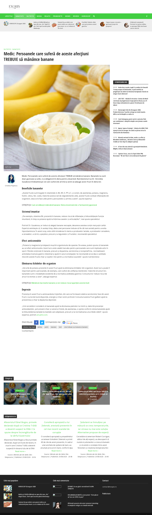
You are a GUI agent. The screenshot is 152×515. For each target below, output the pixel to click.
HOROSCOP (86, 16)
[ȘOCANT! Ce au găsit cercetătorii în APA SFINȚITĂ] (59, 488)
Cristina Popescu (11, 186)
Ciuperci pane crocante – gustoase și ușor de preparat (114, 24)
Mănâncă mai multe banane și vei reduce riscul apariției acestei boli (60, 283)
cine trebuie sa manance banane (76, 327)
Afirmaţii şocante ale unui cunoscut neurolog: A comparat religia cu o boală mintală (83, 504)
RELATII (47, 16)
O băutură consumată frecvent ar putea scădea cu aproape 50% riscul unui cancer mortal (138, 25)
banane (53, 327)
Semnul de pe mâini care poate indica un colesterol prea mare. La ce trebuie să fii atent (66, 25)
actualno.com (41, 315)
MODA (39, 16)
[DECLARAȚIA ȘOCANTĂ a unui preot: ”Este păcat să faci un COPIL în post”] (59, 497)
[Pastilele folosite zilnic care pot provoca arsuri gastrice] (78, 24)
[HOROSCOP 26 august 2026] (6, 23)
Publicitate (106, 493)
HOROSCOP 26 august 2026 (17, 24)
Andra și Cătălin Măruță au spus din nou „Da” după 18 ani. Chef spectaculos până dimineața (42, 25)
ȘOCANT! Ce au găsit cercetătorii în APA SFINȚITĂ (81, 487)
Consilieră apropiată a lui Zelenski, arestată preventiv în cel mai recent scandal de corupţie (57, 427)
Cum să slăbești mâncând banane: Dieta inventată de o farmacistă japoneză (64, 205)
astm (46, 327)
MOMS (67, 16)
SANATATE (19, 16)
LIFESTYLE (9, 16)
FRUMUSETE (57, 16)
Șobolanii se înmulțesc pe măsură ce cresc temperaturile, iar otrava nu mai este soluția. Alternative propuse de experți (93, 427)
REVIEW (76, 16)
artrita (40, 327)
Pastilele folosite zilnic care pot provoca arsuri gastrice (89, 24)
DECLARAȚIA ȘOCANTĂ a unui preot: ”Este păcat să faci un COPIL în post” (83, 496)
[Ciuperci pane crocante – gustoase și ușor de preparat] (102, 24)
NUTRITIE (30, 16)
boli (60, 327)
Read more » (20, 451)
